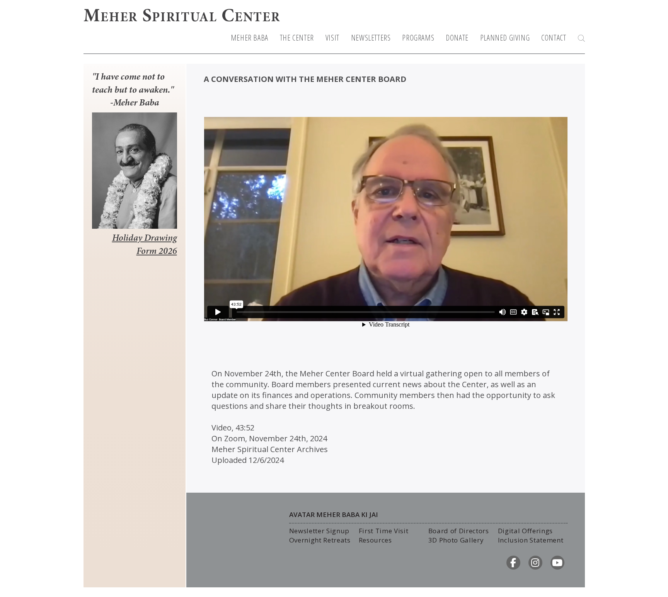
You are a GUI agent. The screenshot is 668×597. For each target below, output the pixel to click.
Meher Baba (249, 38)
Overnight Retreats (320, 540)
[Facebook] (513, 563)
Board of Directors (458, 530)
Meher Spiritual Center (182, 17)
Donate (457, 38)
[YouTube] (557, 563)
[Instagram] (535, 563)
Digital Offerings (525, 530)
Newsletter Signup (319, 530)
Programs (418, 38)
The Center (297, 38)
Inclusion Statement (531, 540)
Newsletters (371, 38)
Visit (332, 38)
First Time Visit (384, 530)
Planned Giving (505, 38)
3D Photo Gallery (456, 540)
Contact (553, 38)
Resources (375, 540)
